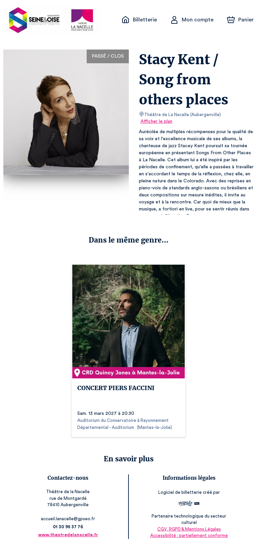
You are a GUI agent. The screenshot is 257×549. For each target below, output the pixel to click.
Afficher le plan (156, 121)
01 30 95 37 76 (68, 527)
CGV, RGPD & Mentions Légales (189, 529)
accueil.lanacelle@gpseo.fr (68, 519)
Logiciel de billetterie (180, 492)
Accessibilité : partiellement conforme (189, 535)
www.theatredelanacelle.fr (68, 535)
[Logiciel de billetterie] (189, 504)
